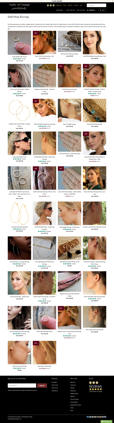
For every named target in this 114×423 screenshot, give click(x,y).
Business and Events (75, 405)
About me (59, 5)
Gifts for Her (81, 10)
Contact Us (107, 421)
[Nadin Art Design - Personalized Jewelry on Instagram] (53, 5)
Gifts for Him (70, 10)
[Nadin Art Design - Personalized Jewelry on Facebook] (48, 5)
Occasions (59, 10)
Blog (64, 5)
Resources (73, 390)
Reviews (72, 388)
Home (71, 407)
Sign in (76, 5)
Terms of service (74, 399)
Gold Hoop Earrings (18, 17)
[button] (17, 59)
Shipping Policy (74, 393)
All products (91, 10)
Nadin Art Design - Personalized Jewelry (22, 416)
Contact (70, 5)
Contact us (73, 385)
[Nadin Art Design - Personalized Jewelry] (19, 7)
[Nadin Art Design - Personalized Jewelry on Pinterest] (51, 5)
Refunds (72, 396)
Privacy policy (73, 402)
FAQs (71, 410)
